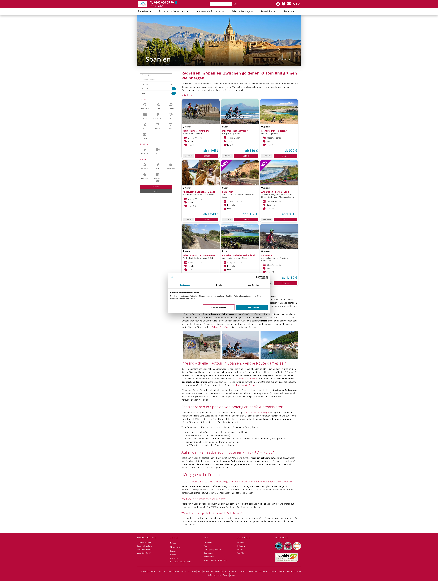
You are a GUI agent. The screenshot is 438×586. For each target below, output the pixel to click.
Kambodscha (208, 571)
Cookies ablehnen (218, 307)
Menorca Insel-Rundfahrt (274, 130)
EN (299, 4)
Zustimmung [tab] (185, 285)
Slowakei (289, 571)
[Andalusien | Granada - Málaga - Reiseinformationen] (201, 172)
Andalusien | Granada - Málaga (199, 191)
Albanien (144, 571)
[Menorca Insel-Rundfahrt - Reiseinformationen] (279, 111)
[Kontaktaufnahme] (289, 5)
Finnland (170, 571)
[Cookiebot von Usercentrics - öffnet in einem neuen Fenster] (258, 277)
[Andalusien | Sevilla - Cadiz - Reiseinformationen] (279, 172)
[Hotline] (176, 2)
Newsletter (174, 558)
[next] (292, 344)
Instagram (241, 546)
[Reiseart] (174, 88)
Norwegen (273, 571)
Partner (173, 555)
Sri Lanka (297, 571)
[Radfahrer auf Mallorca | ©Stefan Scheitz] (240, 345)
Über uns (287, 11)
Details (206, 156)
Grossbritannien (180, 571)
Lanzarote (266, 255)
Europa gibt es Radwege (257, 412)
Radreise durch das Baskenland (238, 255)
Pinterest (240, 549)
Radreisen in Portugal (246, 385)
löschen (156, 191)
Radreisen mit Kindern (247, 378)
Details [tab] (219, 285)
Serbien (281, 571)
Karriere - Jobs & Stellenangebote (215, 560)
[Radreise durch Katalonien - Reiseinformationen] (240, 172)
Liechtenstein (232, 571)
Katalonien (227, 191)
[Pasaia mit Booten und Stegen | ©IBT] (279, 345)
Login (175, 543)
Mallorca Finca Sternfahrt (235, 130)
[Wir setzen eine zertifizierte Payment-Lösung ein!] (297, 546)
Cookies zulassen (252, 307)
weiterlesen (186, 95)
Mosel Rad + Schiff (143, 553)
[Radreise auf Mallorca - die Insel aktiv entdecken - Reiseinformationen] (201, 111)
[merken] (283, 5)
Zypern (232, 575)
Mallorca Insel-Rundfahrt (196, 130)
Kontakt (173, 551)
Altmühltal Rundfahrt (144, 549)
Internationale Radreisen (208, 11)
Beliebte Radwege (241, 11)
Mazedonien (253, 571)
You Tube (240, 553)
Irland (199, 571)
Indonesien (192, 571)
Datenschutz (208, 553)
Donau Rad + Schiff (144, 542)
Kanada (217, 571)
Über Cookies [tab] (253, 285)
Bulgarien (152, 571)
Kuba (224, 571)
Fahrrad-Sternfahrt (220, 327)
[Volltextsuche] (235, 4)
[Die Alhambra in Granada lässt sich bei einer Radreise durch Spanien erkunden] (219, 40)
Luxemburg (243, 571)
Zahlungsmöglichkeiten (212, 549)
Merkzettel (176, 547)
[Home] (142, 4)
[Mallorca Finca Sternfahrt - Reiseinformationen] (240, 111)
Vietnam (226, 575)
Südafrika (211, 575)
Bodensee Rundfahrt (144, 546)
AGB (205, 546)
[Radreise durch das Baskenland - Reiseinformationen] (240, 236)
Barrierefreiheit (209, 557)
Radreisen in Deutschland (172, 11)
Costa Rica (161, 571)
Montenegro (263, 571)
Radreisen (143, 11)
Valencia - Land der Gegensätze (199, 255)
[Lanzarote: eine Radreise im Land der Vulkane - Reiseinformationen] (279, 236)
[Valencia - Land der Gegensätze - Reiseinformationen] (201, 236)
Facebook (241, 542)
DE (294, 4)
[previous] (187, 344)
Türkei (219, 575)
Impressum (208, 542)
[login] (278, 5)
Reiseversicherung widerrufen (181, 562)
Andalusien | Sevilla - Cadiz (275, 191)
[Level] (174, 93)
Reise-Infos (266, 11)
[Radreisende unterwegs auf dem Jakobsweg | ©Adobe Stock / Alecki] (201, 345)
